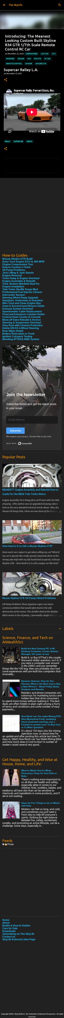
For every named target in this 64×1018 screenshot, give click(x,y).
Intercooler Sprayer (13, 295)
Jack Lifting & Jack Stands (18, 272)
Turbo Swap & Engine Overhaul (20, 278)
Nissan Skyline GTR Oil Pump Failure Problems (29, 598)
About (6, 922)
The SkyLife (15, 5)
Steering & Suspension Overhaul (21, 322)
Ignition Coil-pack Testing (17, 336)
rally (7, 141)
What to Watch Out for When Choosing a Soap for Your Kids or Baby (39, 773)
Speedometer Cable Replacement (22, 311)
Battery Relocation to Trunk (18, 333)
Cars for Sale (10, 928)
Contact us (8, 936)
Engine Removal (12, 275)
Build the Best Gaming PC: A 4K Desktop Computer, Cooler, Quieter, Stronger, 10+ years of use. (40, 651)
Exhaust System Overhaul (17, 308)
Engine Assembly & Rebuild (18, 281)
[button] (5, 80)
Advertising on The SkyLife (18, 934)
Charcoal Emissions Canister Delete (23, 314)
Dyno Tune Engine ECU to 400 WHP (23, 261)
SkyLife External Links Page (18, 939)
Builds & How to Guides (16, 925)
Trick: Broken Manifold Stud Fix (20, 283)
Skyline (28, 64)
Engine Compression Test (17, 264)
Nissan (21, 59)
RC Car (47, 59)
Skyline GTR (41, 64)
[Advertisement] (32, 216)
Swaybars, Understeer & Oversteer (22, 300)
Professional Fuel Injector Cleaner (22, 292)
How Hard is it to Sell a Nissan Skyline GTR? (27, 546)
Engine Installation (13, 286)
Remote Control (14, 64)
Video (29, 141)
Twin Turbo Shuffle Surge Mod (20, 289)
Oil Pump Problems (13, 270)
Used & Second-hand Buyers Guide (23, 306)
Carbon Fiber (31, 54)
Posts (10, 844)
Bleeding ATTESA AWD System (20, 339)
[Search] (60, 5)
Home (5, 920)
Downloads (9, 931)
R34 (29, 59)
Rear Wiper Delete (12, 331)
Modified (10, 59)
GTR (53, 54)
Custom (44, 54)
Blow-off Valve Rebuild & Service (21, 320)
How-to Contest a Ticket (16, 267)
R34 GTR (37, 59)
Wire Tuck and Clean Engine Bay (21, 303)
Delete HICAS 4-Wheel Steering (20, 328)
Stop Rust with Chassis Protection (22, 325)
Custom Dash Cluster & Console (21, 317)
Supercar (18, 141)
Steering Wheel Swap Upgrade (20, 297)
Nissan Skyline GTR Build (17, 259)
